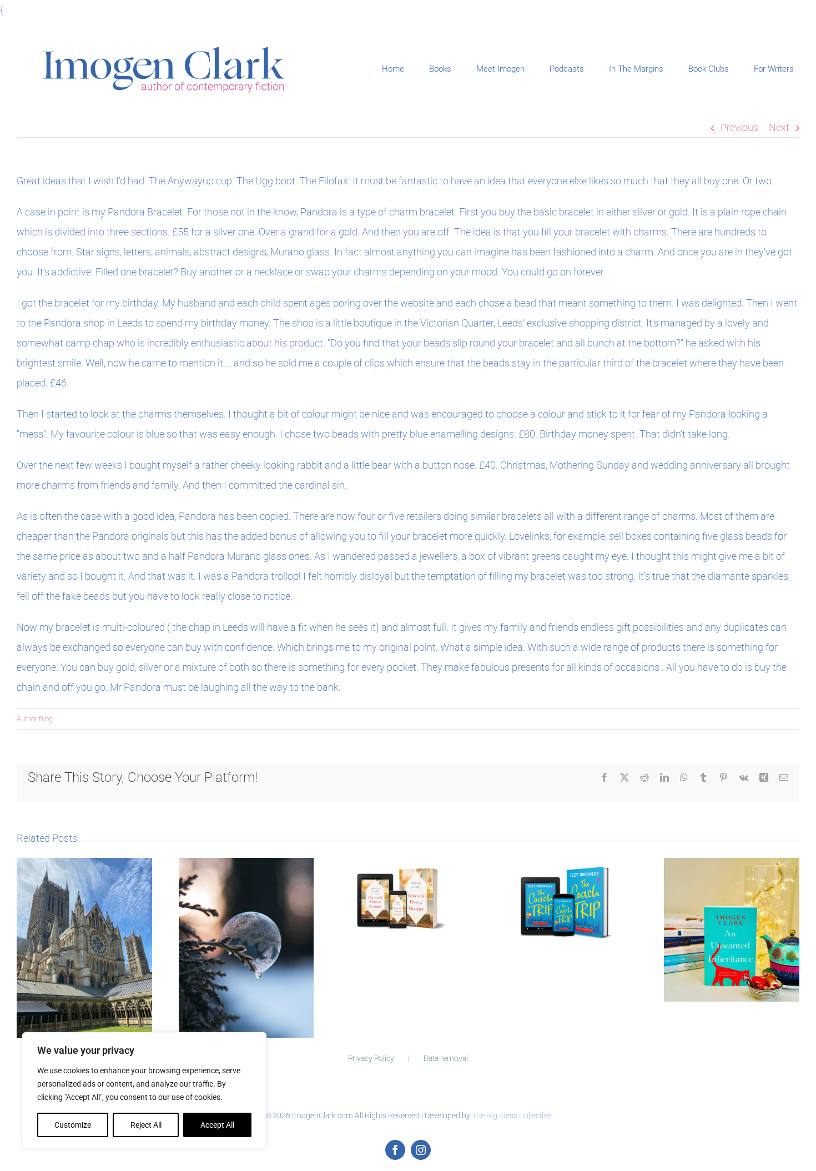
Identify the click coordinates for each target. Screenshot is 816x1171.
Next (779, 127)
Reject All (146, 1124)
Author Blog (35, 719)
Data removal (446, 1058)
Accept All (217, 1124)
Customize (72, 1124)
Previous (739, 127)
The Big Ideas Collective (511, 1115)
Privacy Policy (371, 1058)
